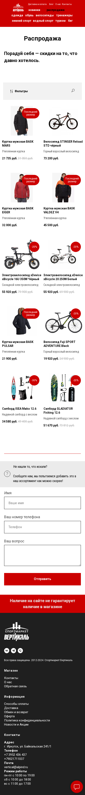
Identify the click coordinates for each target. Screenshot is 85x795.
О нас (8, 682)
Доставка (11, 708)
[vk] (6, 650)
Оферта (9, 716)
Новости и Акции (16, 724)
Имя (8, 493)
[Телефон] (20, 650)
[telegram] (13, 650)
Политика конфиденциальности (27, 720)
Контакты (11, 678)
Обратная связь (15, 686)
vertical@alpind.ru (16, 767)
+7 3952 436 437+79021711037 (15, 757)
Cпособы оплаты (16, 704)
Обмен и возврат (16, 712)
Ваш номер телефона (22, 517)
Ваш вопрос (14, 541)
